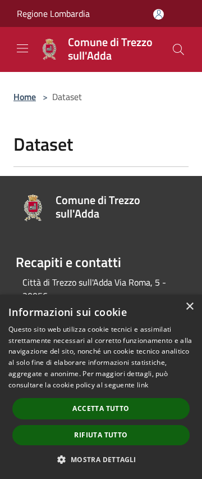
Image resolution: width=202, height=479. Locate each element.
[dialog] (101, 387)
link (142, 385)
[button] (101, 459)
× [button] (189, 306)
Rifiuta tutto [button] (100, 435)
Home (24, 96)
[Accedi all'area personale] (158, 14)
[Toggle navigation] (22, 48)
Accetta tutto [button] (100, 408)
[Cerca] (178, 49)
